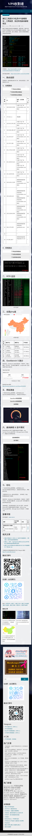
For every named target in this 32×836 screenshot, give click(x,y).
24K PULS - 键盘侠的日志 (11, 808)
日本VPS (22, 792)
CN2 (5, 786)
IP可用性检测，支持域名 (10, 739)
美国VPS (18, 605)
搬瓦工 (13, 603)
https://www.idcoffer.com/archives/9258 (20, 73)
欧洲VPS (12, 794)
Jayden (7, 26)
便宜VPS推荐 (16, 787)
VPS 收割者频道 (8, 728)
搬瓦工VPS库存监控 (9, 806)
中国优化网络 (18, 786)
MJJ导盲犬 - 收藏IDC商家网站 (12, 810)
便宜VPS (7, 787)
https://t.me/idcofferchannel (9, 552)
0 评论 (22, 26)
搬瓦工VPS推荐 (25, 603)
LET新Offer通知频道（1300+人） (12, 732)
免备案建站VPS (7, 789)
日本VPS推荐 (7, 794)
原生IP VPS (17, 789)
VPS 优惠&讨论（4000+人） (11, 726)
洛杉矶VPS (17, 794)
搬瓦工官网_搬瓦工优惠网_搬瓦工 (13, 824)
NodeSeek (7, 822)
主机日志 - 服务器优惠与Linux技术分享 (14, 812)
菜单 (2, 11)
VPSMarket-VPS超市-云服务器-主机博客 (14, 820)
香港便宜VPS (6, 799)
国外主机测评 (8, 826)
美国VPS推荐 (24, 605)
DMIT (11, 786)
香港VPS (12, 797)
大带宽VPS (7, 603)
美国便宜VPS (18, 796)
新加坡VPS (12, 792)
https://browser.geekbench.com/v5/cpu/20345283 (14, 386)
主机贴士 (7, 816)
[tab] (16, 89)
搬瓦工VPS (18, 603)
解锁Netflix (6, 797)
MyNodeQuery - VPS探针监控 (12, 818)
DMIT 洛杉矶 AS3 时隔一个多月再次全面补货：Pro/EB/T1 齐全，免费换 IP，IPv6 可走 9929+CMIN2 (16, 755)
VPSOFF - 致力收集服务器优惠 (12, 814)
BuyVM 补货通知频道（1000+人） (13, 730)
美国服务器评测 (14, 26)
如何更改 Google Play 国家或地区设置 (14, 779)
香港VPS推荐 (20, 797)
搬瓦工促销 (12, 605)
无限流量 (17, 792)
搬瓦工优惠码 (6, 605)
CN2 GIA (8, 786)
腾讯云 (24, 796)
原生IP (12, 789)
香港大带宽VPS (13, 799)
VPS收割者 (16, 4)
